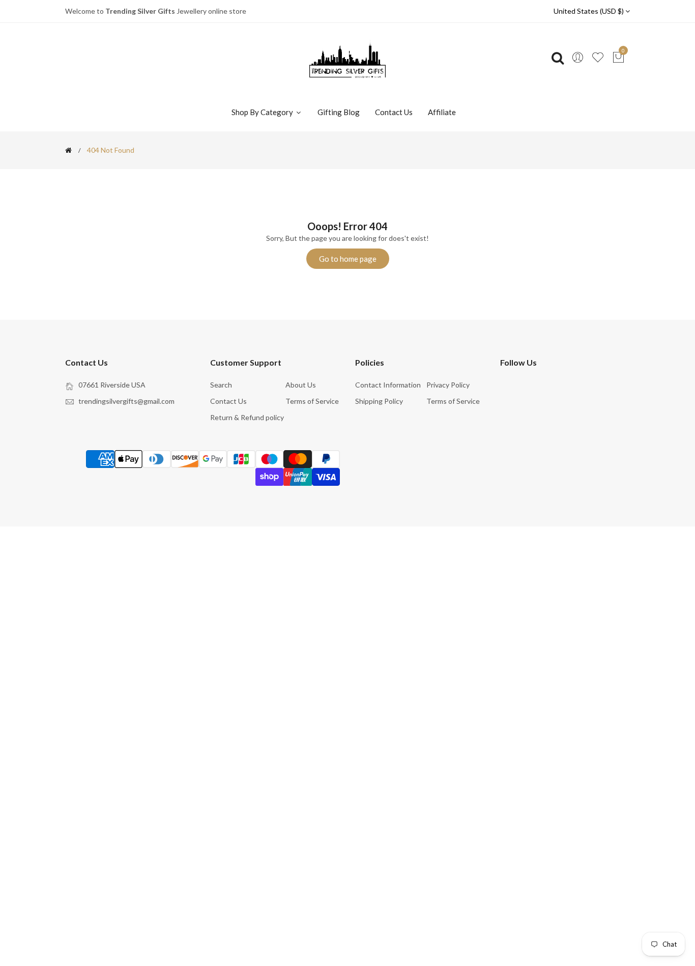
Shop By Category (263, 112)
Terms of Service (312, 401)
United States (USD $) (589, 11)
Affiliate (442, 112)
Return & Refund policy (247, 417)
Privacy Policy (448, 384)
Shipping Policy (379, 401)
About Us (300, 384)
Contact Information (388, 384)
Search (221, 384)
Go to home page (348, 258)
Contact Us (394, 112)
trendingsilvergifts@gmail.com (126, 401)
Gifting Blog (338, 112)
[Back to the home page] (68, 150)
